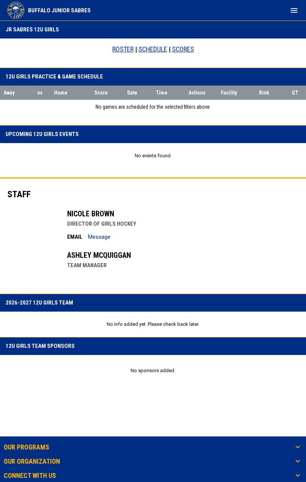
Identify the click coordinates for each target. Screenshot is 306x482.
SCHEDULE (152, 49)
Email (74, 237)
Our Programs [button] (26, 447)
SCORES (183, 49)
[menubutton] (294, 10)
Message (99, 237)
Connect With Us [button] (30, 475)
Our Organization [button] (32, 461)
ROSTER (123, 49)
